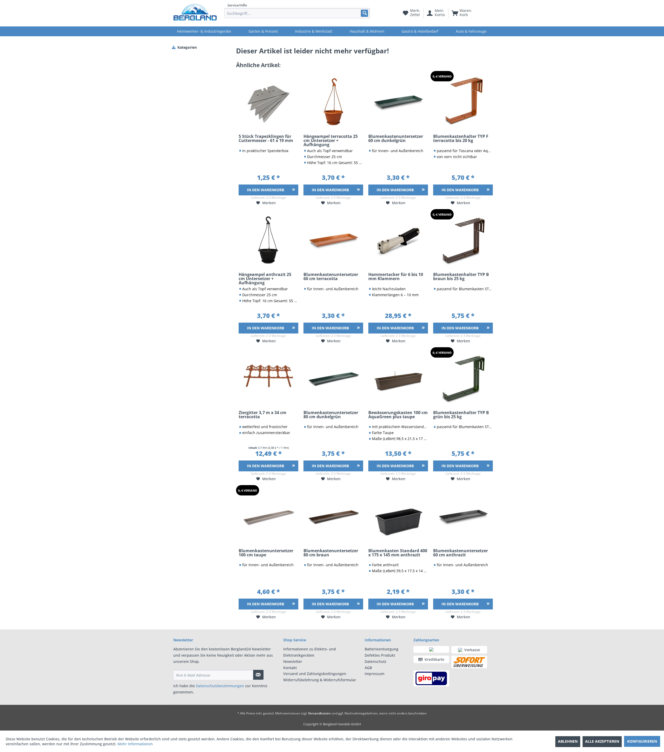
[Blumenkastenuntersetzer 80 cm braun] (333, 516)
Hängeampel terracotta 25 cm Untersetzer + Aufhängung (330, 140)
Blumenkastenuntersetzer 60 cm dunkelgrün (395, 138)
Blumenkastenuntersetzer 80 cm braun (330, 553)
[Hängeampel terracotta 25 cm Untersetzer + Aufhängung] (333, 102)
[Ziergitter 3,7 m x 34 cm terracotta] (268, 378)
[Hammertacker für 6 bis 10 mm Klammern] (398, 240)
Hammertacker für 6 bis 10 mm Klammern (395, 276)
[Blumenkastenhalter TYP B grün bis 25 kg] (463, 378)
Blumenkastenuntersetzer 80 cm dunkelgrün (330, 415)
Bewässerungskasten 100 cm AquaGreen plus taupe (398, 415)
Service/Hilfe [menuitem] (237, 5)
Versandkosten (319, 713)
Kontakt (290, 667)
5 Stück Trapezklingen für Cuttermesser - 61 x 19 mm (266, 138)
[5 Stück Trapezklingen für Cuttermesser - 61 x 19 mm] (268, 102)
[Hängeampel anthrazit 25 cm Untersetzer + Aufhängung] (268, 240)
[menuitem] (297, 13)
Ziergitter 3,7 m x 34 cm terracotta (262, 415)
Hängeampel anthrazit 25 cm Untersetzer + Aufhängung (265, 278)
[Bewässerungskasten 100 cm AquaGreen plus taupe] (398, 378)
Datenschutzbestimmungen (220, 685)
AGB (368, 667)
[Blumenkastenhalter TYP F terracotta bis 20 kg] (463, 102)
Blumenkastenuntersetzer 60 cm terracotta (330, 276)
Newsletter (292, 661)
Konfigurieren (642, 741)
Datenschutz (375, 661)
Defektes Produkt (380, 655)
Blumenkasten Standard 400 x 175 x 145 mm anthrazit (397, 553)
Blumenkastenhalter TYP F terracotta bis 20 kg (460, 138)
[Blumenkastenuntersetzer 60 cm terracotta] (333, 240)
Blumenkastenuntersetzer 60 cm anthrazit (460, 553)
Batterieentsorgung (381, 649)
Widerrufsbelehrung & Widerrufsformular (319, 679)
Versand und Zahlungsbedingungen (314, 673)
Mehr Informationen (135, 743)
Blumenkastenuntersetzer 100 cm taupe (266, 553)
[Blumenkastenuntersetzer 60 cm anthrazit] (463, 516)
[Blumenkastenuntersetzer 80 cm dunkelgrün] (333, 378)
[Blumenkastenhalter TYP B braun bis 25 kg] (463, 240)
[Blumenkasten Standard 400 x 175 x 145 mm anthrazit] (398, 516)
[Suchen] (364, 13)
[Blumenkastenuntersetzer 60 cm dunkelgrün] (398, 102)
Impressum (374, 673)
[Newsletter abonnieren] (258, 675)
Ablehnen (568, 741)
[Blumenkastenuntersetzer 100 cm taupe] (268, 516)
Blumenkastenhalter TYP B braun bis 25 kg (461, 276)
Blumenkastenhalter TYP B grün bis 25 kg (461, 415)
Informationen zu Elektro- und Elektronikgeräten (309, 652)
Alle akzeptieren (602, 741)
